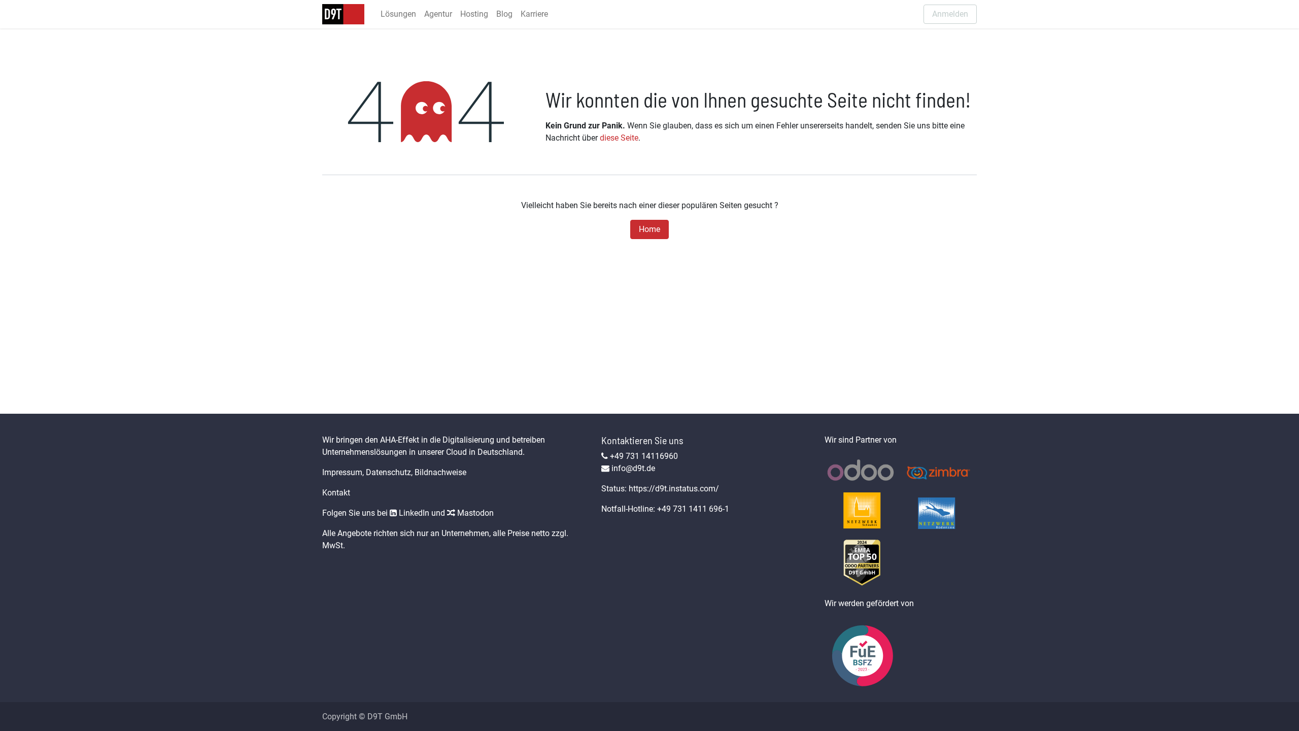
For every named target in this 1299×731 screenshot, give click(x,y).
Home (649, 229)
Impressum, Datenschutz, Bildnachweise (394, 472)
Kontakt (336, 492)
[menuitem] (398, 14)
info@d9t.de (633, 468)
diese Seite (619, 138)
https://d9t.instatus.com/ (674, 488)
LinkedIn (413, 513)
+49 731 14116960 (644, 456)
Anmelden (950, 14)
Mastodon (474, 513)
